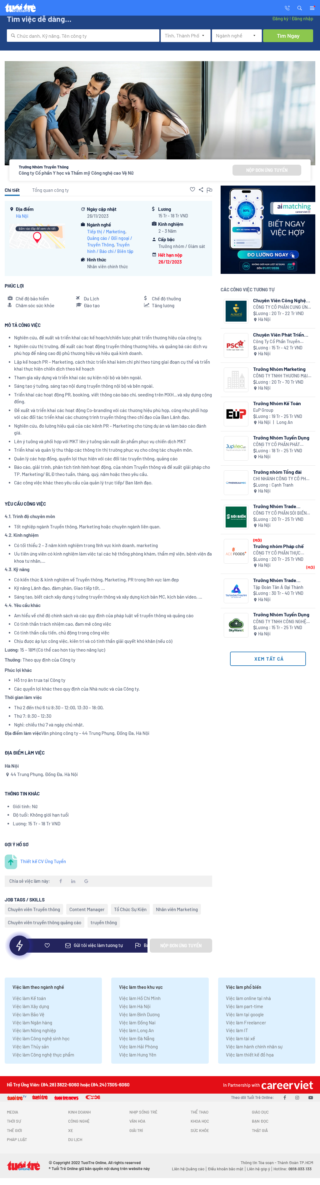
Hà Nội (22, 216)
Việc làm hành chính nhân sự (254, 1046)
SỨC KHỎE (200, 1130)
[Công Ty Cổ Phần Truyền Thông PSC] (236, 345)
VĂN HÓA (137, 1121)
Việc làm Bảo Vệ (28, 1014)
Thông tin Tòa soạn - (259, 1162)
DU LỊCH (75, 1139)
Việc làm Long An (136, 1030)
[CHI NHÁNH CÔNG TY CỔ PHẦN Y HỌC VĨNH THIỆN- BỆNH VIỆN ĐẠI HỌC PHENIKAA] (236, 483)
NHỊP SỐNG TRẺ (143, 1112)
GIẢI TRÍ (136, 1130)
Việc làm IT (237, 1030)
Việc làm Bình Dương (139, 1014)
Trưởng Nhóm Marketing (279, 369)
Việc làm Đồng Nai (137, 1022)
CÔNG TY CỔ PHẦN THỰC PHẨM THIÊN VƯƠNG (277, 553)
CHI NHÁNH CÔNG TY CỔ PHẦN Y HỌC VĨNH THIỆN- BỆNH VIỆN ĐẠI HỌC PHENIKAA (282, 479)
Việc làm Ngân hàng (32, 1022)
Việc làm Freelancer (246, 1022)
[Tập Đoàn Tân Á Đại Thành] (236, 591)
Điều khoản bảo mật (225, 1168)
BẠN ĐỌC (260, 1121)
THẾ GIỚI (14, 1130)
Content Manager (87, 909)
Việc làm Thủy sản (30, 1046)
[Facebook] (284, 1097)
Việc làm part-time (244, 1006)
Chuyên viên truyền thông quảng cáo (44, 922)
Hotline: (292, 1168)
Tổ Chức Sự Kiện (130, 909)
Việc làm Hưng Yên (137, 1054)
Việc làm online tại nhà (248, 998)
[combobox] (83, 35)
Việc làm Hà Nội (135, 1006)
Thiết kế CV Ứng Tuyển (43, 861)
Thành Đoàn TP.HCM (295, 1162)
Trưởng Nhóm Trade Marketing (274, 506)
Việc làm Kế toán (29, 998)
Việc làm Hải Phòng (138, 1046)
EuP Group (263, 410)
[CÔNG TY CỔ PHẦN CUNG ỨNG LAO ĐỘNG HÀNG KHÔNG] (236, 311)
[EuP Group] (236, 414)
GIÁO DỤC (260, 1112)
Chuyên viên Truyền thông (34, 909)
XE (70, 1130)
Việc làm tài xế (240, 1038)
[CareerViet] (286, 1084)
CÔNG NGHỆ (79, 1121)
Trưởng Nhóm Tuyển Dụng (281, 437)
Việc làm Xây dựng (30, 1006)
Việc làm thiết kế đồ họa (250, 1054)
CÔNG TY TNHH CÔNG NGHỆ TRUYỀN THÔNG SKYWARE (279, 622)
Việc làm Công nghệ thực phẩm (43, 1054)
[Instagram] (297, 1097)
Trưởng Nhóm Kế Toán (277, 403)
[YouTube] (310, 1097)
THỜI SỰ (14, 1121)
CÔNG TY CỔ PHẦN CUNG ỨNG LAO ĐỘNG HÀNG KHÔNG (281, 307)
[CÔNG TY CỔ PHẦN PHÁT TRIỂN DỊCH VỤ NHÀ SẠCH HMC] (236, 448)
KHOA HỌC (200, 1121)
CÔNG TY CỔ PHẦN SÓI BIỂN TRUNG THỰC (280, 513)
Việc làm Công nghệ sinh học (41, 1038)
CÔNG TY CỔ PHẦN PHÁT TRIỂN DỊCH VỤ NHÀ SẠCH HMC (278, 445)
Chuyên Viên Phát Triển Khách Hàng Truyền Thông (281, 335)
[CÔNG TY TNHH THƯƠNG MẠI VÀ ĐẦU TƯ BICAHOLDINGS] (236, 380)
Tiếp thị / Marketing (106, 231)
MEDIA (12, 1112)
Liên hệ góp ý (258, 1168)
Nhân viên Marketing (177, 909)
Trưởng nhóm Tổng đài (277, 472)
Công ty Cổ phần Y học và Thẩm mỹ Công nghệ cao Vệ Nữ (76, 173)
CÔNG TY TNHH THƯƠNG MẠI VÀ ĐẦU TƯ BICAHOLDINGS (280, 376)
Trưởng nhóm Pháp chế (278, 546)
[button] (300, 7)
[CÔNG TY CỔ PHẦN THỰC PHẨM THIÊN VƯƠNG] (236, 551)
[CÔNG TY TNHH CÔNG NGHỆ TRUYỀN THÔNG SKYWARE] (236, 625)
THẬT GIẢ (260, 1130)
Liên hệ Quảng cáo (188, 1168)
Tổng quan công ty (50, 190)
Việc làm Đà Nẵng (136, 1038)
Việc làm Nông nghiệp (34, 1030)
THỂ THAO (199, 1112)
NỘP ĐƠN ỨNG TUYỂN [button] (267, 170)
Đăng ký (280, 18)
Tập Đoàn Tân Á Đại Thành (278, 587)
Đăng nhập (302, 18)
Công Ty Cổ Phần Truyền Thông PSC (276, 342)
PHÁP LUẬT (17, 1139)
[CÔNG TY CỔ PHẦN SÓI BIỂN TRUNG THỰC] (236, 517)
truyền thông (104, 922)
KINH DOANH (79, 1112)
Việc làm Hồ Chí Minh (140, 998)
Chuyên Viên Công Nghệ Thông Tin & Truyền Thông (281, 300)
